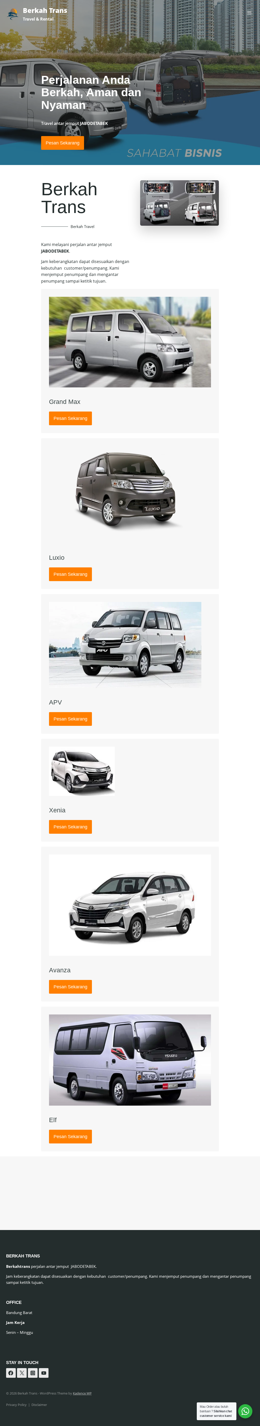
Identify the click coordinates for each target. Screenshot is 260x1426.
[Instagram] (33, 1373)
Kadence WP (82, 1393)
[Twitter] (22, 1373)
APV (55, 702)
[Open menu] (249, 13)
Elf (53, 1119)
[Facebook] (11, 1373)
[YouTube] (43, 1373)
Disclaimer (39, 1404)
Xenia (57, 810)
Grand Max (64, 401)
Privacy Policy (16, 1404)
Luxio (56, 557)
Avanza (60, 970)
